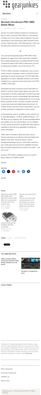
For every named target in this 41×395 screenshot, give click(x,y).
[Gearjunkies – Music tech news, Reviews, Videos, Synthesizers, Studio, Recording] (20, 5)
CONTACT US (5, 377)
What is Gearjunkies (7, 369)
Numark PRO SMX (20, 238)
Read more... (29, 353)
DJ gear (9, 238)
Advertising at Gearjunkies (8, 373)
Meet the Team (5, 381)
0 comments (21, 28)
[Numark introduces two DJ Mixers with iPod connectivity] (9, 217)
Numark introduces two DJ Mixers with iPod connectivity (8, 225)
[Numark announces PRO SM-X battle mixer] (10, 201)
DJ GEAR (4, 19)
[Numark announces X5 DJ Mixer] (29, 202)
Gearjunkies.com (7, 391)
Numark (3, 162)
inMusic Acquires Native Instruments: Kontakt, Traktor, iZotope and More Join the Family (10, 261)
